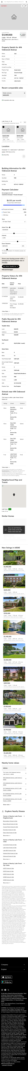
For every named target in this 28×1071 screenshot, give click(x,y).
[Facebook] (5, 989)
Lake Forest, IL (14, 39)
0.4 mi (21, 423)
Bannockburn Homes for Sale (10, 821)
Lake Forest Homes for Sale (9, 847)
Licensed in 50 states (7, 1065)
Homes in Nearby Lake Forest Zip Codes (12, 864)
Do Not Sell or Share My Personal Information (12, 993)
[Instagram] (2, 989)
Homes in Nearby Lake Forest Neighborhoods (12, 817)
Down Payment (6, 243)
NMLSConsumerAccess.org (7, 1063)
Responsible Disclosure (6, 996)
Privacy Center (10, 995)
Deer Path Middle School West (13, 440)
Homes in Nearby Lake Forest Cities (12, 840)
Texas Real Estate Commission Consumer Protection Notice (13, 1051)
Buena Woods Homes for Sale (10, 824)
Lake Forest (21, 149)
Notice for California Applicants (13, 998)
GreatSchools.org (5, 470)
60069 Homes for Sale (8, 874)
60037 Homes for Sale (8, 868)
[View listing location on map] (23, 35)
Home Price (5, 227)
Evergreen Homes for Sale (9, 829)
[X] (9, 989)
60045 (3, 41)
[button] (2, 2)
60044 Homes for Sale (8, 880)
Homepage (4, 149)
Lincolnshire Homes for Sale (9, 844)
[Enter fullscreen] (24, 156)
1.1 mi (21, 408)
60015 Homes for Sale (8, 871)
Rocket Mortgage (18, 194)
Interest (4, 235)
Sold (15, 53)
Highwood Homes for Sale (9, 856)
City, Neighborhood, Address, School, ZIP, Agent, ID (14, 1)
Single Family (17, 70)
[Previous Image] (5, 557)
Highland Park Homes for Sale (10, 853)
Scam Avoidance (18, 995)
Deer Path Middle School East (13, 424)
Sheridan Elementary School (13, 409)
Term (3, 219)
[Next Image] (23, 557)
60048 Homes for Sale (8, 877)
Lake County (17, 81)
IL (8, 149)
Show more (6, 835)
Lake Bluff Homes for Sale (9, 850)
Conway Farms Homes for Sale (10, 827)
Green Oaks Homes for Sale (9, 832)
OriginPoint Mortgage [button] (7, 194)
